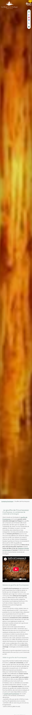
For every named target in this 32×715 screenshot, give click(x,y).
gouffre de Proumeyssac (11, 694)
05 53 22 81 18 (28, 23)
